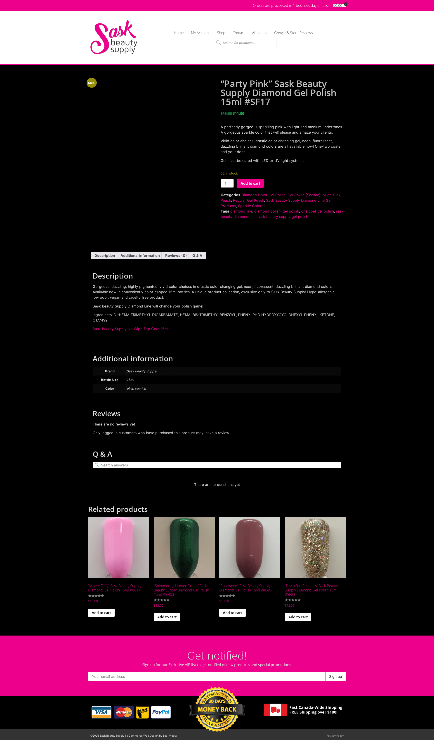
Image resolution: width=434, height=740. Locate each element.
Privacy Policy (335, 736)
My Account (200, 32)
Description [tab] (104, 255)
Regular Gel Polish (248, 200)
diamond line (241, 211)
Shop (221, 32)
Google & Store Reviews (293, 32)
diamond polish (267, 211)
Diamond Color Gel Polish (263, 195)
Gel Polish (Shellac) (304, 195)
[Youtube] (100, 5)
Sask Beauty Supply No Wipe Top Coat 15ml (131, 328)
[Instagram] (108, 5)
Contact (239, 32)
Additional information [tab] (140, 255)
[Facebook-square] (91, 5)
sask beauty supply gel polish (282, 216)
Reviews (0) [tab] (176, 255)
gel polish (291, 211)
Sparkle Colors (250, 205)
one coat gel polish (317, 211)
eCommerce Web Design (142, 736)
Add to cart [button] (101, 612)
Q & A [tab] (197, 255)
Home (179, 32)
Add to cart (250, 183)
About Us (259, 32)
